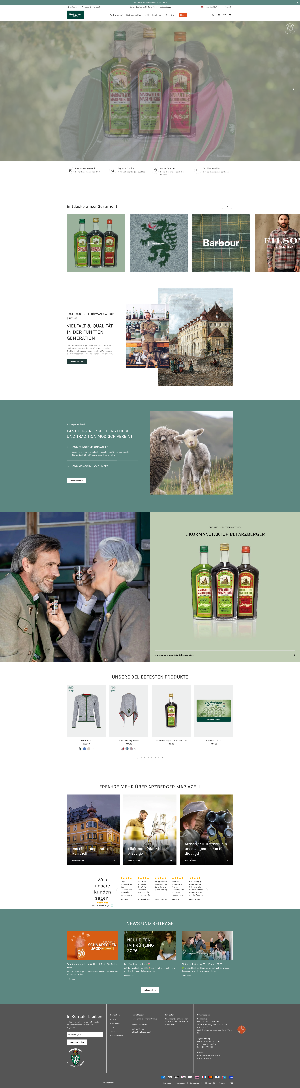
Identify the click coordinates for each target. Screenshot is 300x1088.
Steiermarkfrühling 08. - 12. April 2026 (202, 964)
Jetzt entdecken (226, 155)
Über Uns (170, 15)
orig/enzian (127, 748)
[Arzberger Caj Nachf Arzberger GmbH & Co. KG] (75, 15)
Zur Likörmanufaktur (150, 147)
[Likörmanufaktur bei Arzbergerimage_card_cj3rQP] (149, 830)
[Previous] (122, 2)
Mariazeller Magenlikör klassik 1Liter (171, 740)
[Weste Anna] (86, 711)
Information (167, 1083)
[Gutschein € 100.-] (213, 711)
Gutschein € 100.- (213, 740)
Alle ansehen (150, 990)
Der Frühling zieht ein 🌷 (137, 964)
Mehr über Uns (76, 362)
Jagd (147, 15)
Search (113, 1031)
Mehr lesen (71, 979)
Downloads (115, 1023)
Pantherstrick (116, 14)
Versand (222, 1083)
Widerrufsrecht (209, 1083)
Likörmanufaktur (133, 15)
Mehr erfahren (165, 7)
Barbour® (221, 244)
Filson (284, 244)
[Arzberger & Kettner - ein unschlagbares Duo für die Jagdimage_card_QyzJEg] (206, 830)
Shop (182, 15)
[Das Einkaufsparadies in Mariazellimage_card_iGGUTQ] (93, 830)
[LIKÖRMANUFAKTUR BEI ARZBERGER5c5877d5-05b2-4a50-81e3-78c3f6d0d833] (225, 587)
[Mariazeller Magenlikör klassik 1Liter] (171, 711)
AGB (231, 1083)
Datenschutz (194, 1083)
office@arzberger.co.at (141, 1032)
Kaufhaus (156, 15)
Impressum (181, 1083)
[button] (229, 15)
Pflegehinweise (116, 1035)
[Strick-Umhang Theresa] (128, 711)
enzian (84, 748)
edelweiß (88, 748)
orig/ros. (131, 748)
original (80, 748)
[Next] (177, 2)
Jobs (112, 1027)
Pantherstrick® (158, 244)
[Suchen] (213, 15)
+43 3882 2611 (138, 1029)
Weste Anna (86, 740)
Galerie (113, 1019)
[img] (102, 902)
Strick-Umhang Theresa (129, 740)
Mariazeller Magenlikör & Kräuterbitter (174, 655)
